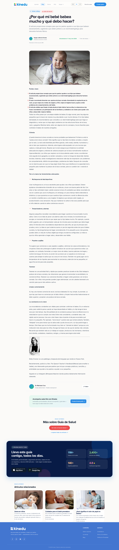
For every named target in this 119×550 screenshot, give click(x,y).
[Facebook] (12, 539)
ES (76, 4)
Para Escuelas (88, 4)
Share (86, 386)
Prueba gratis (100, 4)
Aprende (36, 4)
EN (73, 4)
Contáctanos (100, 531)
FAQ (55, 4)
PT (80, 4)
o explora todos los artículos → (59, 432)
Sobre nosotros (87, 531)
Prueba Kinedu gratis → (78, 401)
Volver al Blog (36, 11)
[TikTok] (24, 539)
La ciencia (85, 534)
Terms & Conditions (102, 534)
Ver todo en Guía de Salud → (59, 428)
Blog (43, 4)
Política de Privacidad (102, 537)
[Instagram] (16, 539)
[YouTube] (20, 539)
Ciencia (49, 4)
